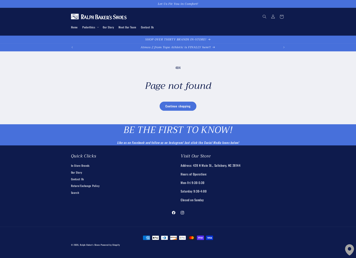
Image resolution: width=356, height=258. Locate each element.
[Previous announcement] (72, 47)
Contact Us (77, 179)
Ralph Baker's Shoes (90, 244)
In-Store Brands (80, 165)
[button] (90, 27)
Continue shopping (178, 106)
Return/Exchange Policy (85, 186)
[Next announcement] (284, 47)
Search (75, 192)
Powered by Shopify (110, 244)
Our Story (76, 172)
